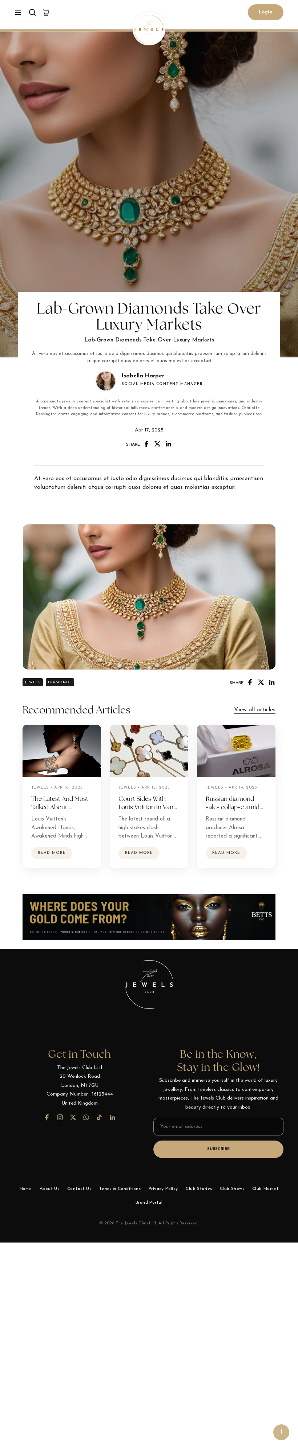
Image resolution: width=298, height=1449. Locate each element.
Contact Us (79, 1189)
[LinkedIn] (112, 1117)
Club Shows (232, 1189)
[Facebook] (146, 443)
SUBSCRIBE (218, 1149)
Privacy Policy (163, 1189)
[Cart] (46, 12)
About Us (49, 1189)
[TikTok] (99, 1117)
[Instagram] (60, 1117)
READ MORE (52, 853)
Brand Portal (149, 1202)
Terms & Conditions (120, 1189)
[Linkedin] (168, 443)
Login (266, 12)
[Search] (32, 12)
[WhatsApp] (86, 1117)
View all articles (254, 710)
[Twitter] (157, 443)
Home (26, 1189)
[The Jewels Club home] (149, 29)
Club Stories (199, 1189)
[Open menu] (18, 12)
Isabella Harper (143, 376)
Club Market (265, 1189)
